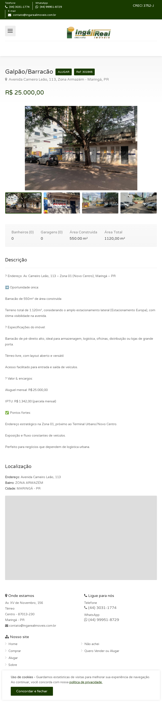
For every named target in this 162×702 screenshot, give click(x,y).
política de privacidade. (86, 682)
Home (13, 644)
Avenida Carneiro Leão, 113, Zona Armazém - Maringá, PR (58, 79)
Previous (17, 153)
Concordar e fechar (31, 691)
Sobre (12, 665)
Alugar (13, 658)
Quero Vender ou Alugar (101, 651)
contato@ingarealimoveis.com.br (32, 626)
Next (145, 153)
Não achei (91, 644)
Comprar (14, 651)
